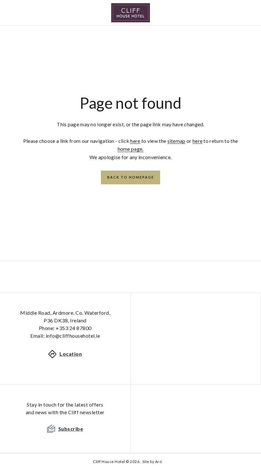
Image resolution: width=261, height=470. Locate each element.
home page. (131, 149)
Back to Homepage (130, 177)
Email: (65, 336)
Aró (158, 461)
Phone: (65, 328)
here (135, 141)
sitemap (176, 141)
